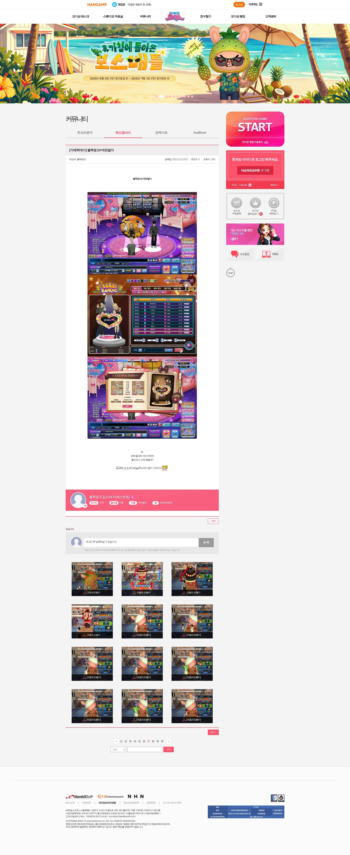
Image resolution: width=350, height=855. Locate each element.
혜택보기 (274, 185)
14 (135, 741)
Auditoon (199, 132)
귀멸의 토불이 (144, 592)
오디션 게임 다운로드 (255, 142)
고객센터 (270, 16)
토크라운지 (85, 132)
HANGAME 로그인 (255, 170)
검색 (168, 749)
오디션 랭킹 (238, 16)
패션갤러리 (123, 132)
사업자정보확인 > (153, 813)
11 (121, 741)
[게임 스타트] (255, 124)
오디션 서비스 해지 (172, 802)
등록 (206, 542)
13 (130, 741)
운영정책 (151, 802)
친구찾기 (205, 16)
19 (157, 741)
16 (144, 741)
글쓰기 (213, 732)
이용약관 (86, 802)
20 (162, 741)
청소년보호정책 (131, 802)
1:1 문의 (240, 254)
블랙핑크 (81, 159)
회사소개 (70, 802)
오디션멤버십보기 (253, 212)
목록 (213, 521)
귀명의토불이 (94, 592)
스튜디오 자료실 (113, 16)
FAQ (270, 254)
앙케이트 (161, 132)
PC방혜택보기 (273, 212)
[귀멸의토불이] (144, 634)
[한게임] (97, 4)
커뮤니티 (145, 16)
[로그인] (239, 4)
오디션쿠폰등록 (236, 212)
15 (139, 741)
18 (153, 741)
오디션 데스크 (80, 16)
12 (126, 741)
